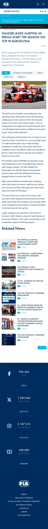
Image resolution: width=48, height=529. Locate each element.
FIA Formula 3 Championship (22, 73)
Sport (6, 73)
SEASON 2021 (8, 77)
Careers (24, 512)
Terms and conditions (24, 498)
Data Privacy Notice (24, 505)
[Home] (11, 4)
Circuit (40, 73)
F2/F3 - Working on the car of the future (30, 282)
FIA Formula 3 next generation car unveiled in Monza (30, 269)
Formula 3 (21, 77)
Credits (24, 494)
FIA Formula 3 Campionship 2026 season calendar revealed (30, 255)
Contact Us (24, 508)
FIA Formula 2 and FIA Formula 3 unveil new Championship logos (27, 242)
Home (6, 16)
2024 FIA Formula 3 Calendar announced (30, 336)
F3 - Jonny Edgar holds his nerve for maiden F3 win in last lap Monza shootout (30, 307)
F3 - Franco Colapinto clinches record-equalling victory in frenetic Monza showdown (30, 322)
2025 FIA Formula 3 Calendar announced (30, 294)
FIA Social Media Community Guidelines (24, 501)
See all (42, 348)
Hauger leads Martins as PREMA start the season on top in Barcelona (22, 21)
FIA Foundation (24, 515)
